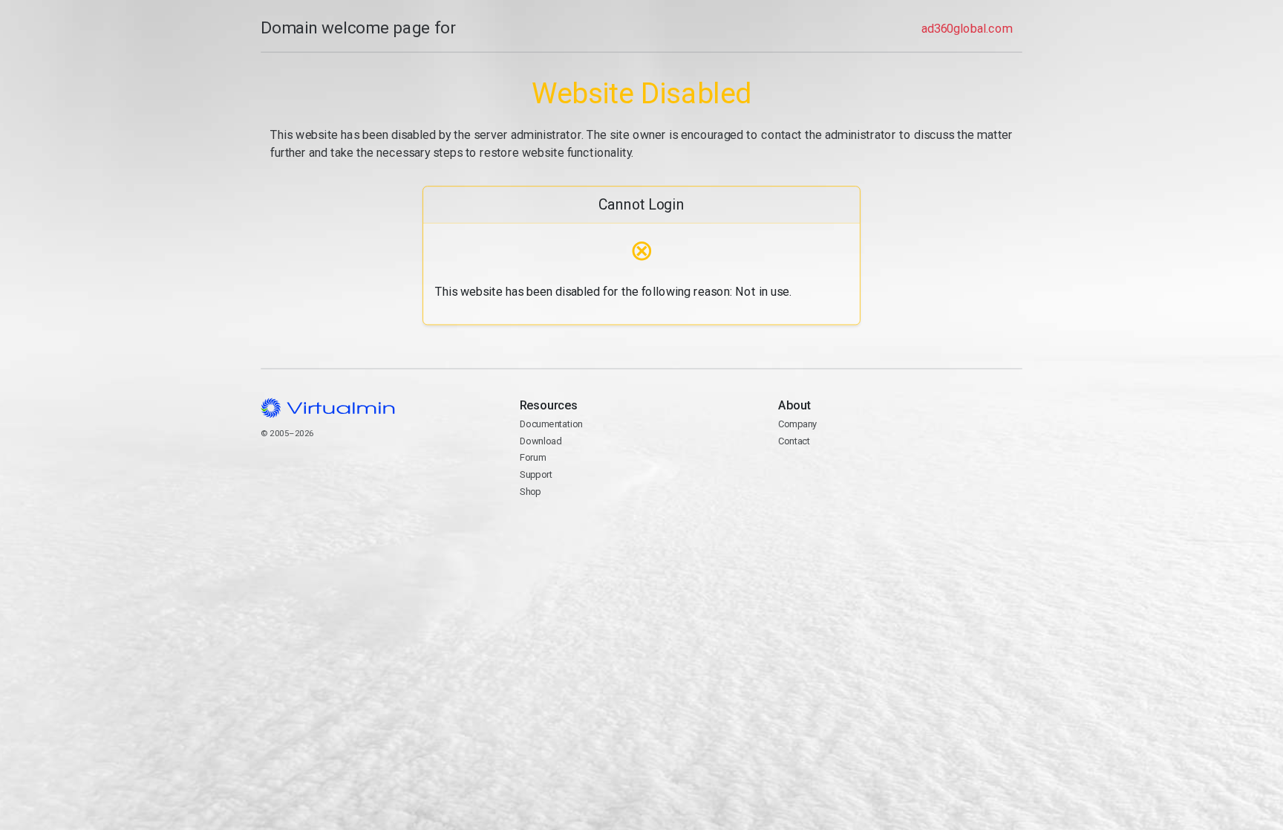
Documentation (551, 423)
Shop (530, 491)
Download (541, 441)
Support (536, 474)
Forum (533, 457)
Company (797, 423)
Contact (835, 475)
